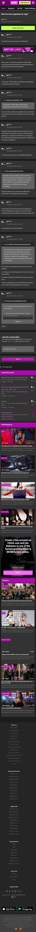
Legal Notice (14, 736)
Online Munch (23, 379)
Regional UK (11, 771)
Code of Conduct (14, 744)
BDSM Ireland (14, 790)
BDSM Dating (14, 858)
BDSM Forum (18, 21)
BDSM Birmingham (14, 776)
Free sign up (25, 2)
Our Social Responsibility (14, 761)
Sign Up (18, 572)
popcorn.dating (14, 876)
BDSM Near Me (14, 861)
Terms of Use (14, 733)
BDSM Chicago (14, 825)
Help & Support (14, 727)
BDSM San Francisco (14, 817)
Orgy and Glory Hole (6, 412)
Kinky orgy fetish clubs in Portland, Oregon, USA (14, 377)
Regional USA (13, 806)
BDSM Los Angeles (14, 812)
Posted (14, 37)
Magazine (11, 8)
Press (14, 763)
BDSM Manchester (14, 779)
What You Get (9, 755)
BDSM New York (14, 809)
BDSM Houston (14, 823)
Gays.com (14, 873)
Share (18, 359)
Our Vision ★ (18, 755)
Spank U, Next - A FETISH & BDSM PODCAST (14, 895)
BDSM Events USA (14, 834)
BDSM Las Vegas (14, 814)
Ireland (18, 771)
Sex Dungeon (14, 849)
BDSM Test (14, 852)
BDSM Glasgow (14, 785)
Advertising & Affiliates (14, 758)
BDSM (13, 844)
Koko (14, 879)
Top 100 (19, 8)
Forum (3, 8)
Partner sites (14, 871)
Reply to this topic (18, 28)
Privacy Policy (13, 738)
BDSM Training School (14, 863)
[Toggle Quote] (4, 100)
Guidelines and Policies (14, 741)
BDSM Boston (13, 820)
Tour (10, 730)
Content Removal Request (14, 747)
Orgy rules (4, 401)
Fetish (14, 847)
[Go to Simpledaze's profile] (32, 378)
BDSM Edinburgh (14, 787)
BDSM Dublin (14, 793)
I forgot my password (13, 752)
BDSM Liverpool (14, 782)
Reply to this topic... (11, 349)
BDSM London (14, 774)
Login (14, 2)
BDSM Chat (14, 855)
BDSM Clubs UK (14, 796)
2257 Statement (14, 750)
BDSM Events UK (14, 799)
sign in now (10, 341)
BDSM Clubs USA (14, 831)
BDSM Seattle (14, 828)
